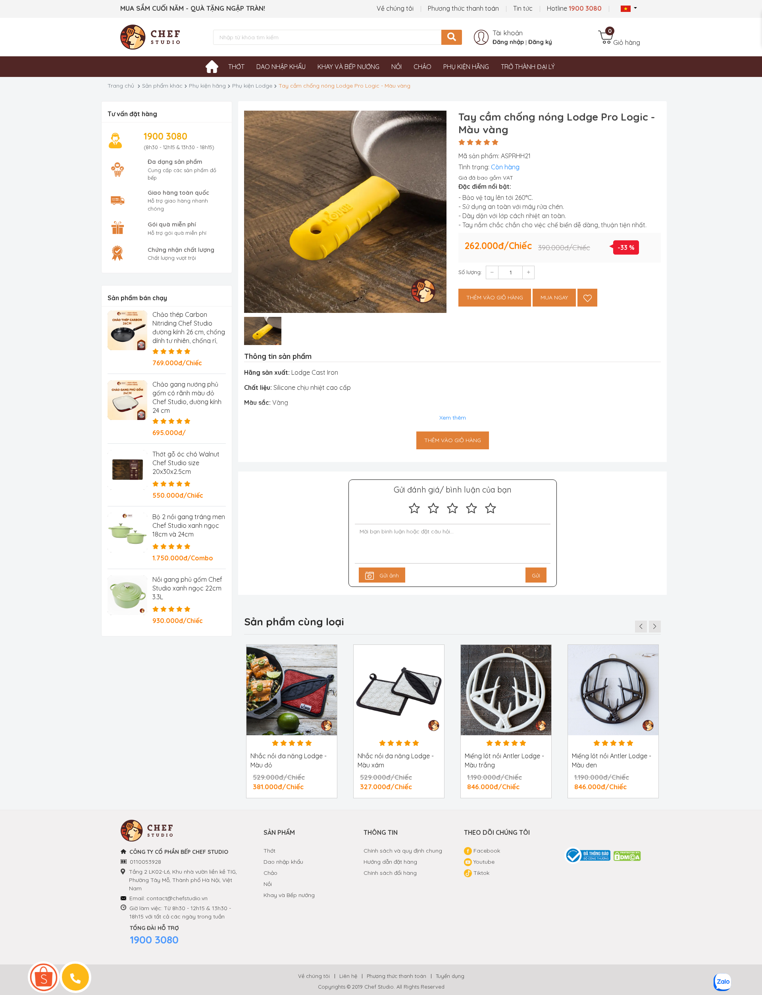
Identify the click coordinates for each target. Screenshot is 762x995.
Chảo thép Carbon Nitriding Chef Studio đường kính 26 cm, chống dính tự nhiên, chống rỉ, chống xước (188, 332)
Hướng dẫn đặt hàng (390, 861)
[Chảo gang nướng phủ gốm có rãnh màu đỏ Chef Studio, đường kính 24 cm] (127, 400)
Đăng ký (540, 42)
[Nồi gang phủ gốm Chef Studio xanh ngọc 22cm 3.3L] (127, 595)
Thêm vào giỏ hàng (494, 297)
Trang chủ (121, 85)
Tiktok (480, 872)
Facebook (486, 850)
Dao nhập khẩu (281, 67)
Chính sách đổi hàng (390, 872)
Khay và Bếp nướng (289, 895)
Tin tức (523, 8)
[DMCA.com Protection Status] (627, 855)
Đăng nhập (508, 42)
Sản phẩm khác (162, 85)
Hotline (574, 8)
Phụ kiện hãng (466, 67)
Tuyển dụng (450, 976)
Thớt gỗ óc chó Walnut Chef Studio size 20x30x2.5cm (185, 462)
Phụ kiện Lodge (252, 85)
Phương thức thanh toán (463, 8)
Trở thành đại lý (528, 67)
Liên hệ (348, 976)
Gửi (536, 575)
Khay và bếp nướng (348, 67)
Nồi (396, 67)
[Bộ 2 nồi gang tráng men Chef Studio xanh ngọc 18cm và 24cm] (127, 532)
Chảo (422, 67)
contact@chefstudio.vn (177, 898)
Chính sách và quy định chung (403, 850)
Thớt (236, 67)
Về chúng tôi (395, 8)
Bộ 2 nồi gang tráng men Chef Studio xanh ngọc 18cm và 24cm (188, 525)
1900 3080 (154, 939)
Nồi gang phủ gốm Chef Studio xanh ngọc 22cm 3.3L (187, 588)
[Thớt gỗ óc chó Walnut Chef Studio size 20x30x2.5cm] (127, 470)
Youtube (483, 861)
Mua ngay (554, 297)
